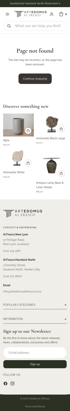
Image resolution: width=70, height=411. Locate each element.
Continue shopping (35, 78)
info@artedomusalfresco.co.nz (22, 291)
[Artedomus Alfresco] (30, 14)
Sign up (35, 364)
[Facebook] (5, 383)
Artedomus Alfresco (39, 398)
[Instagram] (12, 383)
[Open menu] (7, 14)
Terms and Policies (35, 406)
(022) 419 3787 (12, 250)
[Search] (9, 26)
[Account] (51, 14)
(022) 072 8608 (12, 276)
